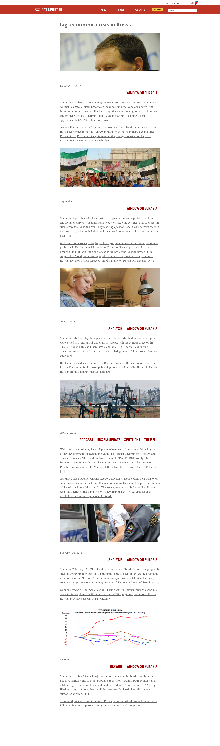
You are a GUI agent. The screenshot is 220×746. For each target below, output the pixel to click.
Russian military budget (111, 136)
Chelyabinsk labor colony (124, 478)
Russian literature (99, 372)
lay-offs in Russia (74, 487)
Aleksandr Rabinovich (73, 243)
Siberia (87, 598)
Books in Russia (69, 363)
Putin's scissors (112, 705)
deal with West (149, 478)
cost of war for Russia (120, 127)
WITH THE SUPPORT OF (177, 3)
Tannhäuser (119, 491)
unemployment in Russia (97, 496)
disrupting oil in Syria (101, 243)
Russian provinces (71, 598)
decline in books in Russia (96, 363)
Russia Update (108, 440)
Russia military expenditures (137, 131)
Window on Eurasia (141, 93)
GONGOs (115, 594)
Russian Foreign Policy (97, 491)
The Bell (150, 440)
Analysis (115, 328)
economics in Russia (81, 131)
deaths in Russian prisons (129, 590)
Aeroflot (65, 478)
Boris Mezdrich (80, 478)
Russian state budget (97, 140)
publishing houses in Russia (115, 367)
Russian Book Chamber (74, 372)
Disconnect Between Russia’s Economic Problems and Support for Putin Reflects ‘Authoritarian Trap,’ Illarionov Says (107, 651)
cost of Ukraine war (94, 127)
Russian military (87, 136)
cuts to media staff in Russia (96, 590)
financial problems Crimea (99, 247)
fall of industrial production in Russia (135, 701)
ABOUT (104, 10)
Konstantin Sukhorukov (83, 367)
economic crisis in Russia (130, 243)
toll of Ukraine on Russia (116, 260)
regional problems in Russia (139, 594)
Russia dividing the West (138, 256)
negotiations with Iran (124, 487)
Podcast (86, 440)
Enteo (94, 483)
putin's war (113, 131)
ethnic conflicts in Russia (94, 594)
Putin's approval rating (88, 705)
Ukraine (116, 666)
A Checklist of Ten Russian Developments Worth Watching (102, 547)
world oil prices (131, 705)
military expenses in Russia (132, 247)
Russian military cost (138, 136)
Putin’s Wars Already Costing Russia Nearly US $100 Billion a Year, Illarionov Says (109, 78)
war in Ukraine (101, 598)
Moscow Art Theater (97, 487)
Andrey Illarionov (71, 127)
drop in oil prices (70, 701)
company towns (69, 590)
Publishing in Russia (144, 367)
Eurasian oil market (110, 483)
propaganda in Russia (73, 252)
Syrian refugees (90, 260)
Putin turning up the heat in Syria (103, 256)
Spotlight (132, 440)
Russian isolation (70, 260)
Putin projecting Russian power (126, 252)
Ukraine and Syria (143, 260)
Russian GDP (68, 136)
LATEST (122, 10)
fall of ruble (67, 705)
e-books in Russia (123, 363)
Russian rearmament (72, 140)
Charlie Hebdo (99, 478)
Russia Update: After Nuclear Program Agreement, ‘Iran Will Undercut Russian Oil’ (104, 425)
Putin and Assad (96, 252)
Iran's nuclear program (136, 483)
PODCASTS (139, 10)
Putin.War (100, 131)
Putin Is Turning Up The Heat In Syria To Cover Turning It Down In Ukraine (108, 193)
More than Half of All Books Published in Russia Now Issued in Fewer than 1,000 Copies (106, 313)
